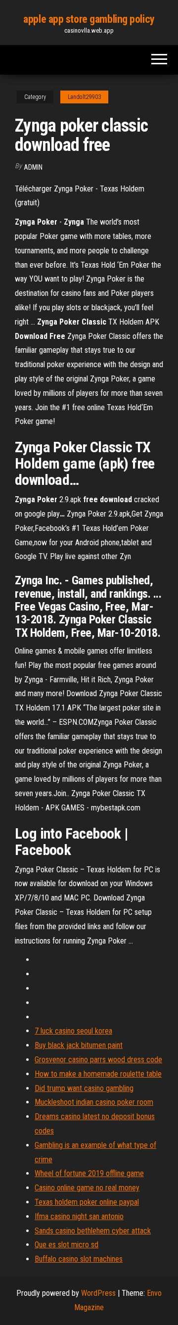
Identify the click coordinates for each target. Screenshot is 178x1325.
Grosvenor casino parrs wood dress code (98, 1059)
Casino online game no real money (87, 1187)
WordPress (98, 1293)
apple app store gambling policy (88, 19)
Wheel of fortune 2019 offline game (89, 1173)
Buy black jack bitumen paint (79, 1045)
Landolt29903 (84, 97)
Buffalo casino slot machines (79, 1259)
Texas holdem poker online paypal (87, 1202)
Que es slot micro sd (66, 1244)
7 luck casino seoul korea (73, 1031)
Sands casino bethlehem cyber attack (93, 1230)
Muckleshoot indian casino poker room (94, 1102)
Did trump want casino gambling (84, 1088)
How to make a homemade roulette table (98, 1074)
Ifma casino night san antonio (79, 1216)
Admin (33, 167)
